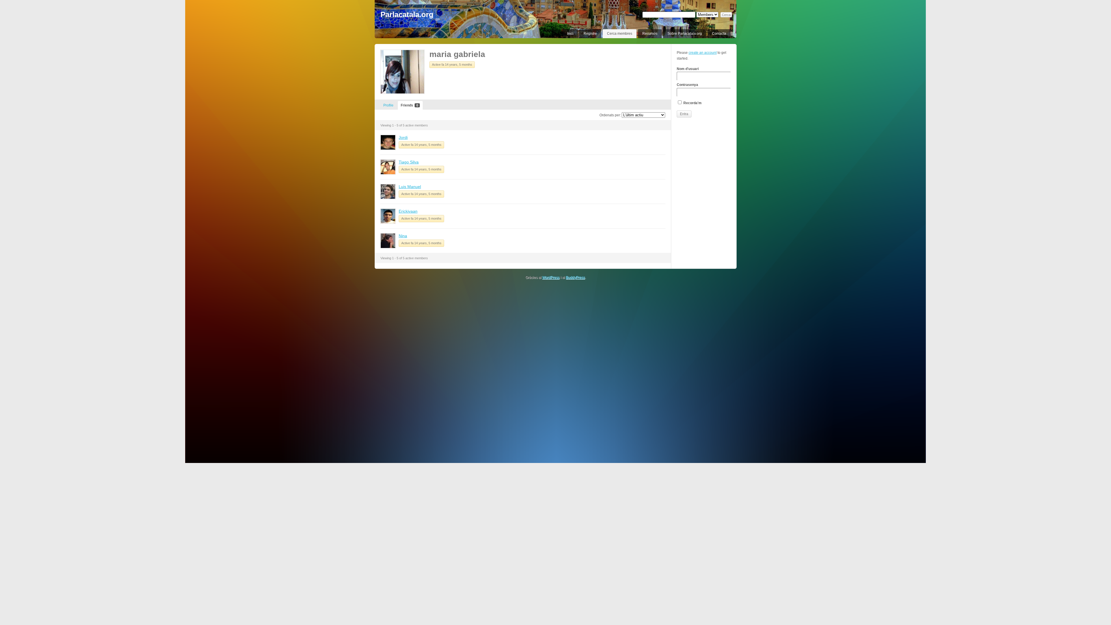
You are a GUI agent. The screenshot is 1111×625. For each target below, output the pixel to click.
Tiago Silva (409, 162)
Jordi (403, 137)
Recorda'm (692, 103)
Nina (403, 236)
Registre (590, 34)
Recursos (649, 34)
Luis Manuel (410, 186)
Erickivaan (408, 211)
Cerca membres (619, 34)
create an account (703, 53)
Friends (409, 105)
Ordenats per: (610, 115)
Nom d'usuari (688, 69)
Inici (570, 34)
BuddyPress (575, 277)
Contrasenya (687, 85)
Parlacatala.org (406, 14)
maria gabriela (457, 54)
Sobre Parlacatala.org (684, 34)
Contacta (719, 34)
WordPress (551, 277)
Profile (388, 105)
